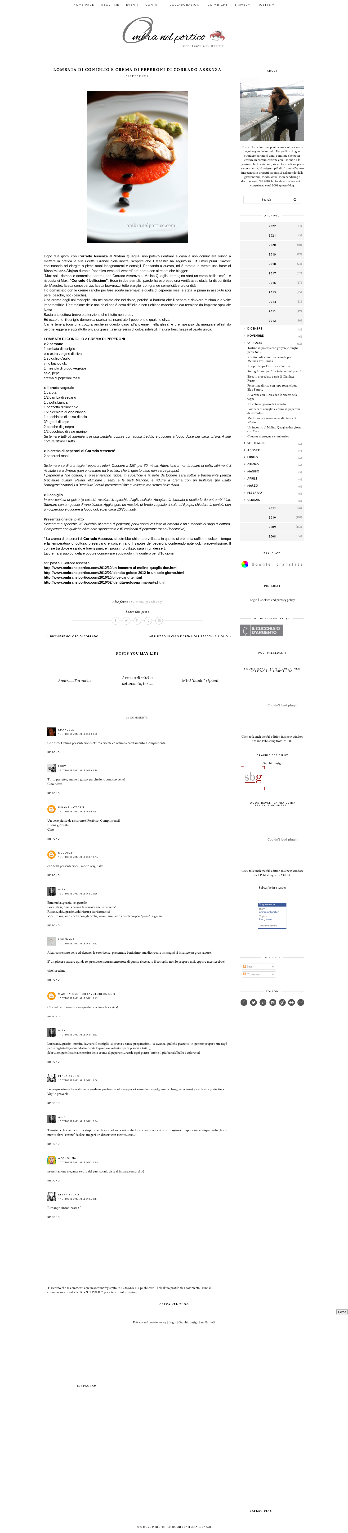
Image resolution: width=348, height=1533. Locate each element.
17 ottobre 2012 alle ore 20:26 (78, 1162)
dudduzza (66, 852)
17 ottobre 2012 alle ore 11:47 (78, 998)
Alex (61, 889)
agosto (253, 450)
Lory (62, 766)
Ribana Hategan (71, 807)
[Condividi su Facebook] (115, 621)
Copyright (218, 4)
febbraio (254, 492)
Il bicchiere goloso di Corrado (72, 636)
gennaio (254, 499)
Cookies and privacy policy (277, 600)
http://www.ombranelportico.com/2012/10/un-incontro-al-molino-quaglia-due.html (110, 568)
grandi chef (153, 601)
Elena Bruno (68, 1076)
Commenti (253, 974)
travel (269, 919)
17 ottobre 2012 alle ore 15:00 (78, 1080)
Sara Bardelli (207, 1322)
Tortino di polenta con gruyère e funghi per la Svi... (272, 350)
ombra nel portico (269, 912)
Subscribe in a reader (272, 887)
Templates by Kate (200, 1527)
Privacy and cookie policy (149, 1322)
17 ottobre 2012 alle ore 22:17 (78, 1199)
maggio (253, 471)
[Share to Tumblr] (148, 621)
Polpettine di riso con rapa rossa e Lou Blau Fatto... (272, 387)
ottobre (255, 342)
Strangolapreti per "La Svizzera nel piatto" (274, 371)
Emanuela (66, 729)
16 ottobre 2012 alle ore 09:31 (78, 812)
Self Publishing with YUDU (272, 875)
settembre (256, 443)
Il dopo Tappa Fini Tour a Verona (268, 366)
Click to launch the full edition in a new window (272, 737)
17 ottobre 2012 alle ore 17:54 (78, 1121)
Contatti (154, 4)
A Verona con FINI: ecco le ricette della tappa (272, 397)
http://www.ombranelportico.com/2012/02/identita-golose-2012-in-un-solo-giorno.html (114, 573)
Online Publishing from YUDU (272, 741)
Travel (241, 4)
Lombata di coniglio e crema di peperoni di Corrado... (273, 411)
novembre (255, 335)
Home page (84, 4)
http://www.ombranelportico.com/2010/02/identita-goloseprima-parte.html (104, 582)
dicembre (254, 328)
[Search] (295, 199)
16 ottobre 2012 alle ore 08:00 (78, 734)
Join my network (268, 925)
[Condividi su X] (126, 621)
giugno (253, 464)
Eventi (132, 4)
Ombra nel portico (158, 1527)
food (261, 919)
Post (249, 967)
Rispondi (54, 752)
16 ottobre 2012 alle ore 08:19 (78, 770)
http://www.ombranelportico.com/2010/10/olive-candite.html (93, 577)
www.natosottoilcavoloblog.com (86, 994)
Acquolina (67, 1158)
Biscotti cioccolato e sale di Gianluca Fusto (270, 378)
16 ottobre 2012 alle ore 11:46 (78, 857)
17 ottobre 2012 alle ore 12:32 (78, 1035)
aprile (252, 478)
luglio (252, 457)
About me (110, 4)
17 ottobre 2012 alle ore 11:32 (78, 944)
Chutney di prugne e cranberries (268, 436)
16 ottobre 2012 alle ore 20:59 (78, 894)
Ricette (264, 4)
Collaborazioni (185, 4)
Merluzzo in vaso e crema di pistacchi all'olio (189, 636)
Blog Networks (267, 904)
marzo (252, 485)
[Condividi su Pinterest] (137, 621)
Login (253, 600)
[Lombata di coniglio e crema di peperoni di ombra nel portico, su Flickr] (137, 241)
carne (139, 601)
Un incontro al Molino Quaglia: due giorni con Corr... (274, 429)
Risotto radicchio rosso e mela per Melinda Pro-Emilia (269, 359)
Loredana (66, 939)
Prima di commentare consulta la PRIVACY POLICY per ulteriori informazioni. (129, 1290)
